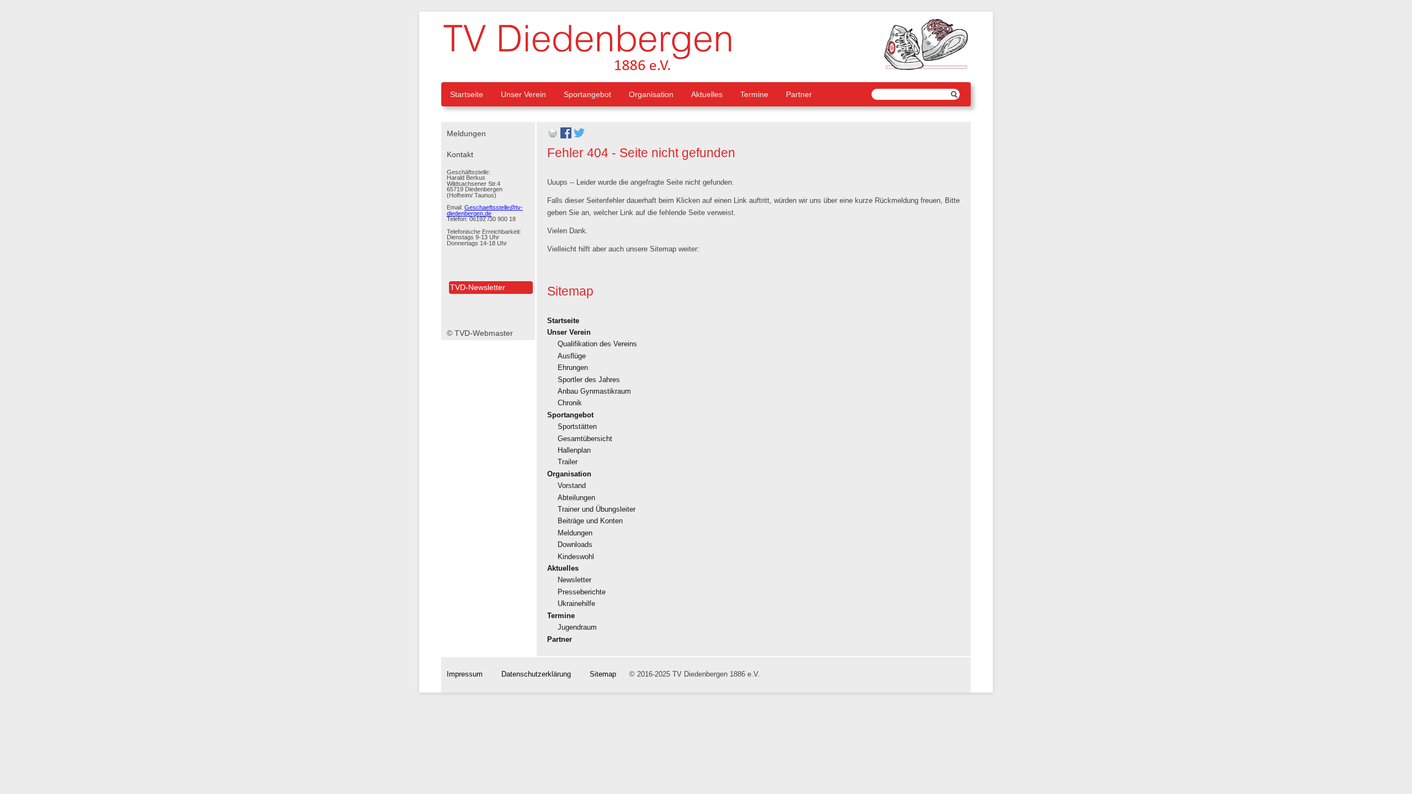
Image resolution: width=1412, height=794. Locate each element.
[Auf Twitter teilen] (579, 136)
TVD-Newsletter (477, 287)
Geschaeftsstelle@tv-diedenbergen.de (485, 210)
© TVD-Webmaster (480, 333)
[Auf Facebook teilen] (565, 136)
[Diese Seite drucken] (552, 136)
